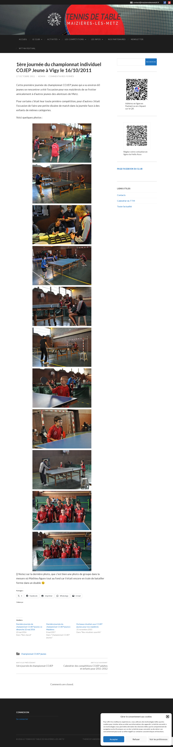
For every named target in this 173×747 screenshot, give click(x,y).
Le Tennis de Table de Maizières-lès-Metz (43, 739)
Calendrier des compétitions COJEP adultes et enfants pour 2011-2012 (85, 666)
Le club (36, 39)
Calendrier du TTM (126, 200)
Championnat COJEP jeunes (33, 654)
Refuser (136, 739)
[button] (167, 716)
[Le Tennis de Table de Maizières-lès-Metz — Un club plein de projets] (86, 19)
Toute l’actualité (124, 206)
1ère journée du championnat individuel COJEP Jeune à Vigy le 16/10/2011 (58, 67)
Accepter (114, 739)
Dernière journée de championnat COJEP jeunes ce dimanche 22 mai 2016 (29, 627)
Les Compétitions (74, 39)
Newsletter (137, 39)
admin (41, 76)
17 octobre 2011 (25, 76)
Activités (52, 39)
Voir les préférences (158, 739)
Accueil (23, 39)
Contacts (121, 195)
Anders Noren (99, 739)
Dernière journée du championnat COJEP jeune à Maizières (58, 627)
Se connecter (22, 719)
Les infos (96, 39)
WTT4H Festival (27, 48)
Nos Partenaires (117, 39)
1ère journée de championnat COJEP (34, 664)
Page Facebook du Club (129, 169)
